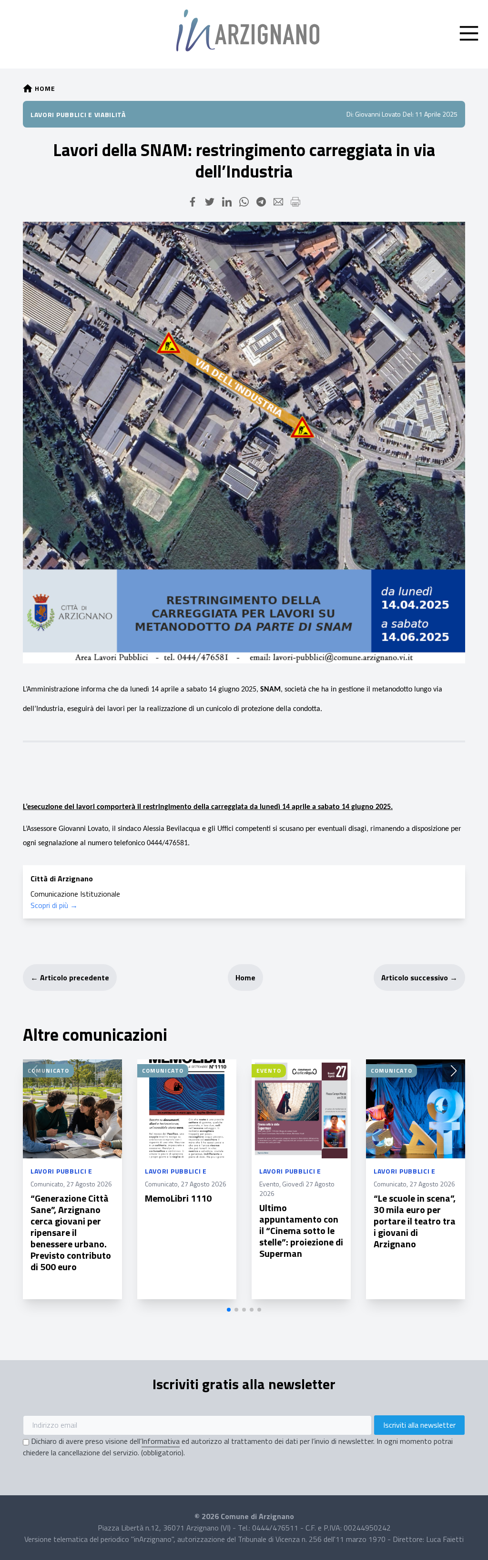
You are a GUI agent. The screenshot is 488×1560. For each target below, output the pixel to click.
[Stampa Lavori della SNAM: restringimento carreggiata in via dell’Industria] (295, 202)
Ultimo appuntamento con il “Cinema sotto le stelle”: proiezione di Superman (301, 1230)
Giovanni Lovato (378, 114)
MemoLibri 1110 (178, 1198)
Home (245, 977)
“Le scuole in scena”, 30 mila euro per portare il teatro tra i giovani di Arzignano (415, 1221)
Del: (408, 114)
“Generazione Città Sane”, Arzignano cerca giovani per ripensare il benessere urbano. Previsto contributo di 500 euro (70, 1232)
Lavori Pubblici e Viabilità (78, 114)
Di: (350, 114)
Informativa (161, 1441)
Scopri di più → (54, 905)
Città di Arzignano (61, 878)
